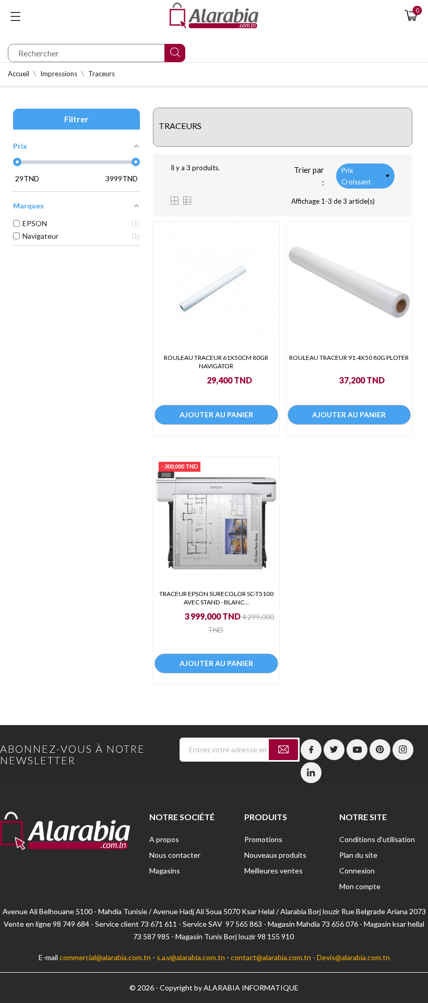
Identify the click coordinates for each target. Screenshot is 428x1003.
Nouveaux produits (275, 854)
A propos (164, 839)
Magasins (164, 870)
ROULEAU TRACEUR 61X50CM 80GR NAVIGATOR (216, 362)
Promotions (263, 839)
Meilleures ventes (273, 870)
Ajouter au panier (216, 414)
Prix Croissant (356, 176)
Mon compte (360, 886)
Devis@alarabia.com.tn (353, 957)
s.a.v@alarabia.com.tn (191, 957)
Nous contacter (174, 854)
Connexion (357, 870)
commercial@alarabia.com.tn (105, 957)
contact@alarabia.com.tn (271, 957)
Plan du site (358, 854)
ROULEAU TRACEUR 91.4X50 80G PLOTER (349, 357)
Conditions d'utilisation (377, 839)
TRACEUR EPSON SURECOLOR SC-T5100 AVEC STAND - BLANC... (216, 598)
